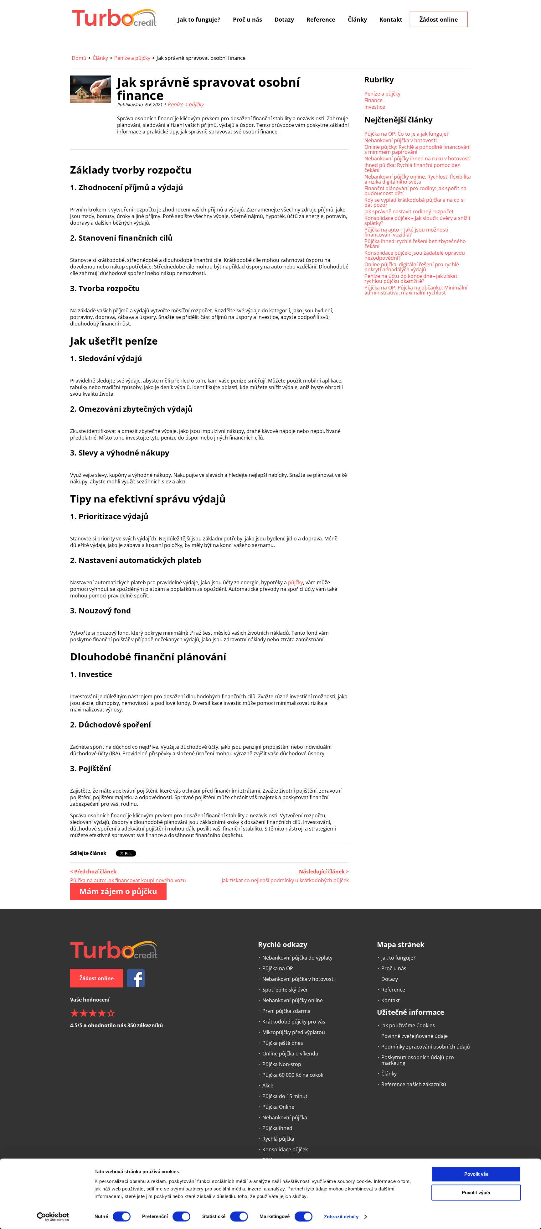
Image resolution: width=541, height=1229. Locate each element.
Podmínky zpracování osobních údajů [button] (425, 1046)
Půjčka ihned (277, 1128)
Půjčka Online (278, 1106)
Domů (79, 57)
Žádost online (439, 19)
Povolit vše (476, 1174)
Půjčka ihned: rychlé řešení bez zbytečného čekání (415, 244)
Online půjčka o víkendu (290, 1053)
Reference (321, 19)
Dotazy (284, 19)
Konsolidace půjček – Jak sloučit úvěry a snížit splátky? (417, 221)
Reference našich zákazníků (413, 1084)
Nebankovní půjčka (284, 1117)
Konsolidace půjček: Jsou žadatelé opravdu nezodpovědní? (414, 255)
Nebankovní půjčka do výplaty (297, 957)
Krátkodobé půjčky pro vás (293, 1021)
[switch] (181, 1216)
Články (357, 19)
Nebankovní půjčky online (292, 1000)
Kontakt (390, 19)
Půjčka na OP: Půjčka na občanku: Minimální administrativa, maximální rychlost (415, 290)
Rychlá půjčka (278, 1138)
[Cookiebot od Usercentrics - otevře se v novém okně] (53, 1216)
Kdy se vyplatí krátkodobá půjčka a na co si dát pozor (414, 202)
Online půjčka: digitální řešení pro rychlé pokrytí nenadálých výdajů (411, 267)
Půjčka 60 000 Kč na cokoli (292, 1074)
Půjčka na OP (277, 968)
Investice (374, 106)
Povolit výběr (476, 1192)
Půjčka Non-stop (281, 1064)
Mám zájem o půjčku (118, 891)
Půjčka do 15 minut (284, 1096)
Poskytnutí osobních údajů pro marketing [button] (417, 1060)
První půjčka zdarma (286, 1011)
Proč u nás (247, 19)
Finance (373, 100)
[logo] (114, 17)
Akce (267, 1085)
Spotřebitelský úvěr (285, 989)
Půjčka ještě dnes (282, 1042)
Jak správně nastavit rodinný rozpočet (409, 211)
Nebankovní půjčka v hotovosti (400, 140)
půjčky (295, 582)
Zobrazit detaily (341, 1216)
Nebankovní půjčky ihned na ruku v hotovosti (417, 158)
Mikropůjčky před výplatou (293, 1032)
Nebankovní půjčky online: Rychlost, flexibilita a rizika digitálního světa (417, 179)
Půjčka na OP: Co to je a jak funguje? (406, 133)
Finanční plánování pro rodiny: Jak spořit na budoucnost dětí (415, 191)
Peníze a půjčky (132, 57)
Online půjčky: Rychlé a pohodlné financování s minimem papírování (417, 149)
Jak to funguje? (199, 19)
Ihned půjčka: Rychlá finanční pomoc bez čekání (412, 168)
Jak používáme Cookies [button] (408, 1025)
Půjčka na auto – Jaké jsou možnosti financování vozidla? (406, 232)
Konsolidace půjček (285, 1149)
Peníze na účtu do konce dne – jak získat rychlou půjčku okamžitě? (410, 278)
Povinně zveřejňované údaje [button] (414, 1036)
